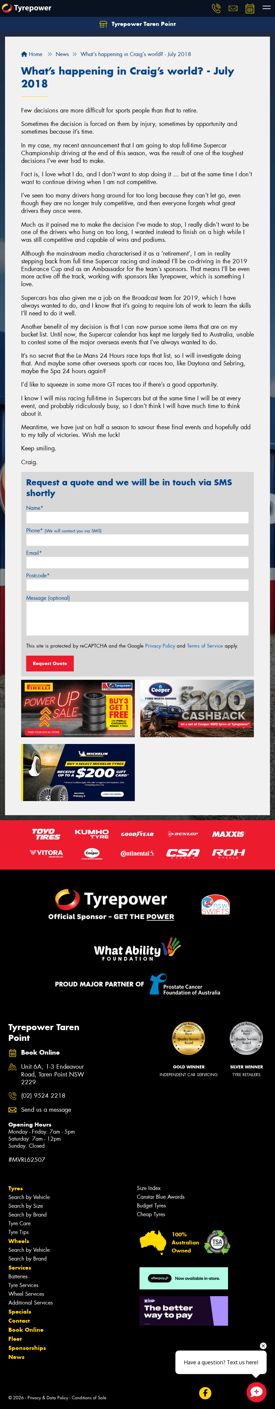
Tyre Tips (18, 1232)
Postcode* (38, 575)
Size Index (149, 1188)
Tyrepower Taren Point (143, 24)
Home (34, 54)
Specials (19, 1311)
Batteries (18, 1276)
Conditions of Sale (89, 1398)
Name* (34, 508)
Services (19, 1267)
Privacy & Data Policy (48, 1398)
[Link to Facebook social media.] (205, 1393)
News (16, 1357)
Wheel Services (26, 1293)
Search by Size (25, 1205)
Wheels (18, 1241)
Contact (19, 1320)
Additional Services (30, 1302)
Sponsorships (27, 1348)
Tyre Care (19, 1223)
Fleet (15, 1338)
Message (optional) (48, 598)
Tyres (15, 1188)
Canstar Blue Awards (160, 1196)
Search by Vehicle (29, 1197)
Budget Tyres (151, 1205)
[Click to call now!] (216, 8)
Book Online (26, 1329)
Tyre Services (23, 1285)
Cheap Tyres (151, 1214)
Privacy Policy (160, 646)
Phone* (64, 530)
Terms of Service (205, 646)
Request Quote (50, 663)
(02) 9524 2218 (43, 1096)
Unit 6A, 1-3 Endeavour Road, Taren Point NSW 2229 (52, 1074)
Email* (34, 553)
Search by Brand (27, 1214)
